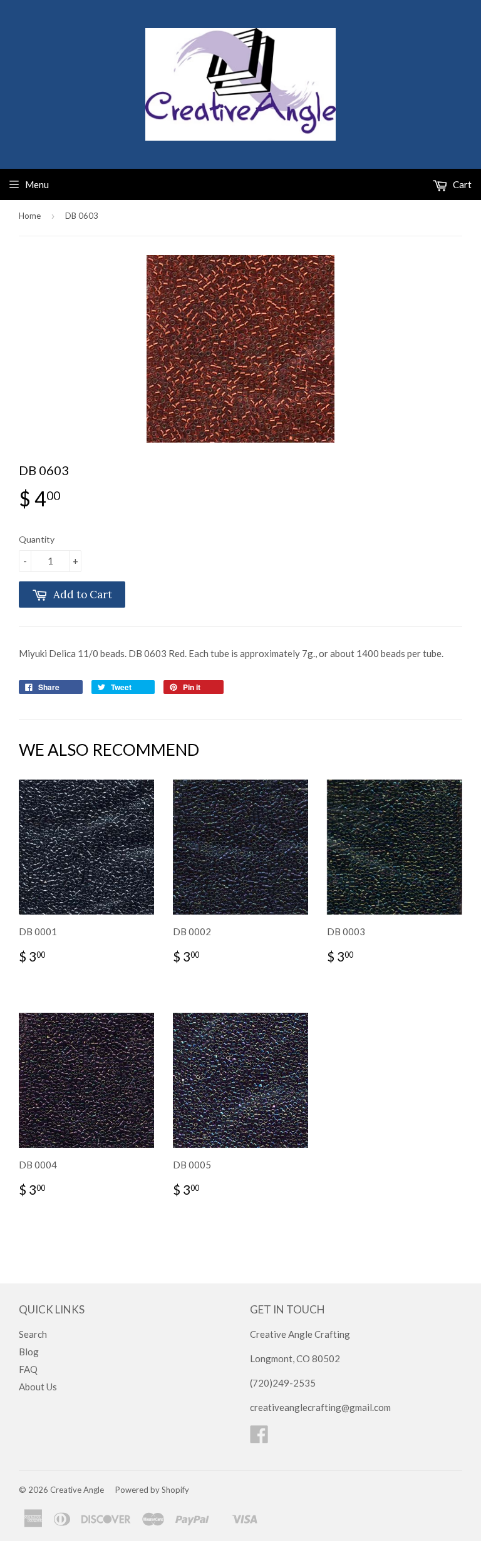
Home (30, 216)
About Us (38, 1386)
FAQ (28, 1369)
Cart (461, 184)
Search (33, 1334)
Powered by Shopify (152, 1490)
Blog (29, 1351)
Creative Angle (77, 1490)
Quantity (36, 539)
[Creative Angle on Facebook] (259, 1437)
